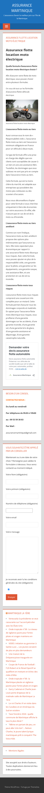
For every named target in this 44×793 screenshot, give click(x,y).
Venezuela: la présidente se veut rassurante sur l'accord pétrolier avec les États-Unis (22, 622)
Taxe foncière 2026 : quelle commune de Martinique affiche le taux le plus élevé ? (21, 717)
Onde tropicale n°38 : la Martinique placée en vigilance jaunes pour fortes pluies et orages (22, 682)
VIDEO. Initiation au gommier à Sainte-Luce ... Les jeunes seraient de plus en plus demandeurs (21, 647)
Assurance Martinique (22, 7)
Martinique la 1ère (19, 613)
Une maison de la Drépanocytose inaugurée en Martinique (19, 657)
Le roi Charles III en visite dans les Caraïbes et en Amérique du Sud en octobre (21, 707)
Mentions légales (16, 750)
